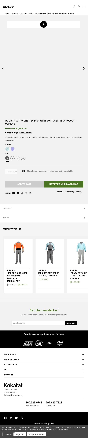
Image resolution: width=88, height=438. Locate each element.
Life (6, 370)
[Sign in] (74, 6)
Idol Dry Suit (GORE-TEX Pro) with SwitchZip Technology (17, 277)
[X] (26, 193)
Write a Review (25, 133)
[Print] (22, 193)
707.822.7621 (54, 402)
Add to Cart (24, 184)
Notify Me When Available (63, 184)
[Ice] (7, 149)
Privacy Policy (49, 424)
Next (84, 68)
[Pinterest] (30, 193)
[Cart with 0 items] (79, 6)
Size (6, 154)
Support (8, 375)
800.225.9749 (34, 402)
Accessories (10, 365)
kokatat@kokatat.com (13, 395)
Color (8, 144)
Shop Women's (11, 359)
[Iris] (12, 149)
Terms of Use (39, 424)
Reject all (20, 434)
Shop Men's (10, 354)
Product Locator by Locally (69, 192)
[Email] (18, 193)
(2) (17, 133)
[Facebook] (13, 193)
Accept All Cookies (36, 434)
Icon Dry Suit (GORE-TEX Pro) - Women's (49, 274)
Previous (2, 68)
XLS (23, 158)
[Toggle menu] (84, 7)
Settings (8, 434)
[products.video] (43, 24)
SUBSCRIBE (71, 323)
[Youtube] (16, 418)
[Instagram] (11, 418)
